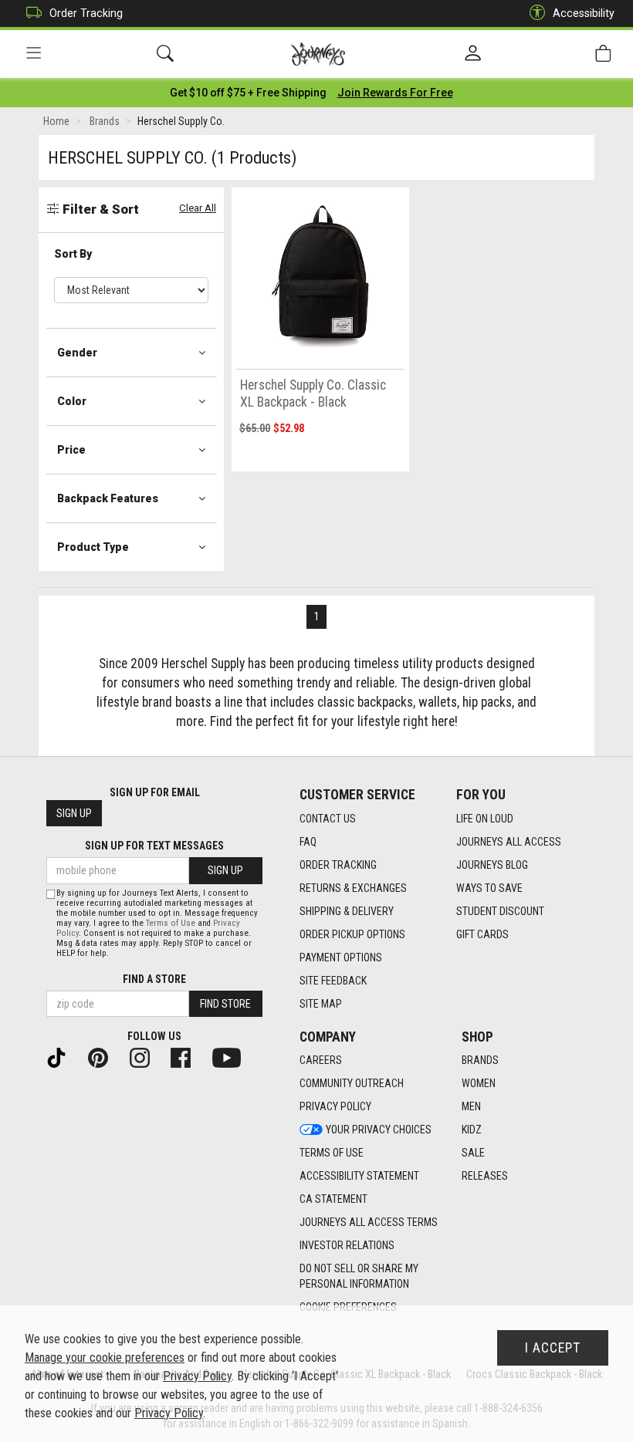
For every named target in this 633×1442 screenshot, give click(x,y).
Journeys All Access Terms (369, 1222)
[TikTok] (62, 1057)
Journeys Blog (492, 865)
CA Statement (333, 1199)
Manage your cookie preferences (104, 1357)
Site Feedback (333, 980)
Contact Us (328, 818)
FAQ (308, 842)
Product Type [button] (93, 547)
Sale (473, 1153)
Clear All (197, 208)
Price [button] (71, 450)
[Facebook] (187, 1057)
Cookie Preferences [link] (348, 1307)
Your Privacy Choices (379, 1129)
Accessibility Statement (359, 1176)
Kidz (472, 1129)
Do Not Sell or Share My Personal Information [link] (359, 1276)
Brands (480, 1060)
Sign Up (74, 813)
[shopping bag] (602, 54)
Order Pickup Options (352, 934)
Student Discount (500, 911)
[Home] (318, 54)
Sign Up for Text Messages (154, 845)
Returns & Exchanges (353, 888)
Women (479, 1083)
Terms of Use (332, 1153)
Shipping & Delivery (347, 911)
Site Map (321, 1004)
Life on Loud (484, 818)
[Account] (472, 54)
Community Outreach (352, 1083)
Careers (321, 1060)
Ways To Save (489, 888)
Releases (485, 1176)
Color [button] (71, 401)
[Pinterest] (104, 1057)
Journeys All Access (508, 842)
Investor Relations (347, 1245)
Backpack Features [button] (107, 498)
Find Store (225, 1004)
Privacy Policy (335, 1106)
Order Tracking (86, 13)
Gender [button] (77, 352)
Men (471, 1106)
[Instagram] (146, 1057)
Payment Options (341, 957)
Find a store (154, 979)
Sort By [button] (73, 254)
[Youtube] (232, 1057)
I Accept (553, 1348)
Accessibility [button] (583, 13)
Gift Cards (482, 934)
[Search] (165, 54)
